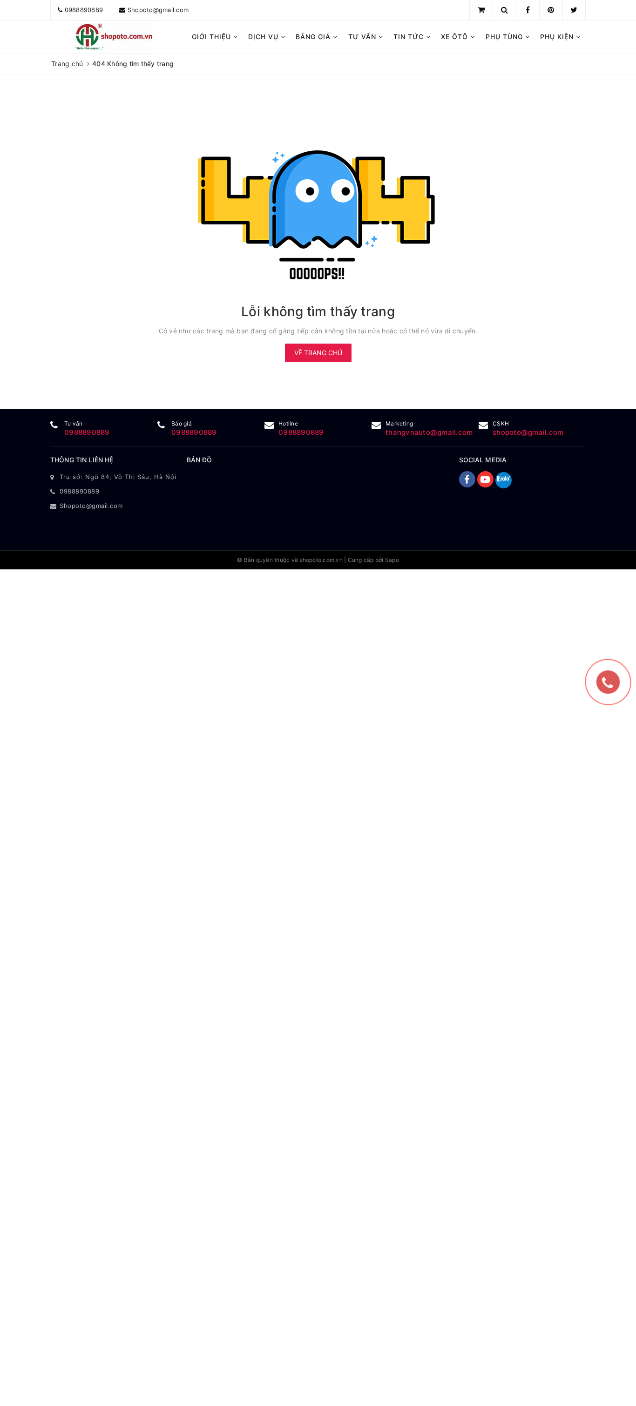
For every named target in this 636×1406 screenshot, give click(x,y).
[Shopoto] (113, 37)
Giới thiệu (212, 37)
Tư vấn (363, 37)
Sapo (392, 559)
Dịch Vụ (264, 37)
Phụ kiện (558, 37)
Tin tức (409, 37)
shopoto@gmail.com (528, 432)
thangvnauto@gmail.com (429, 432)
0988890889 (84, 10)
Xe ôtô (455, 37)
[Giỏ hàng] (481, 9)
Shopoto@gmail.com (158, 10)
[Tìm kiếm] (504, 9)
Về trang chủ (318, 353)
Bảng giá (314, 37)
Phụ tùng (505, 37)
